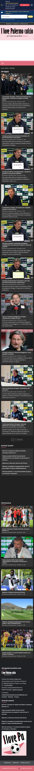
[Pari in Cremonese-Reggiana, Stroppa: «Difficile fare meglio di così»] (17, 304)
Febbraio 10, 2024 (22, 320)
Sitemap (10, 697)
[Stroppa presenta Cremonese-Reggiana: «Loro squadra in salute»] (17, 339)
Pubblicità (16, 24)
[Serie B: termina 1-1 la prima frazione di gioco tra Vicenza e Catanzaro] (17, 640)
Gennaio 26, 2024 (22, 427)
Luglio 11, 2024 (21, 211)
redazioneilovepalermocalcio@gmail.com (14, 695)
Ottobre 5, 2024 (21, 175)
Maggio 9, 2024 (21, 248)
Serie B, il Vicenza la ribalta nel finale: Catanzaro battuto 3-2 (14, 452)
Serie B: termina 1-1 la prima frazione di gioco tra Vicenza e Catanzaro (16, 472)
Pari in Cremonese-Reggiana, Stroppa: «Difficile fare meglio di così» (14, 317)
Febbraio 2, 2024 (22, 391)
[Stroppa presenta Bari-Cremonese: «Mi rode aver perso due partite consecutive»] (17, 268)
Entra (30, 16)
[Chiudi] (4, 5)
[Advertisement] (17, 50)
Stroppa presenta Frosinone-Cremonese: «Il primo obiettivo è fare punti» (15, 136)
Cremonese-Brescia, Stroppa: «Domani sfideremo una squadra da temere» (14, 425)
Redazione (9, 24)
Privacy (16, 697)
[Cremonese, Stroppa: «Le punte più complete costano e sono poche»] (17, 195)
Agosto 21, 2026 (21, 532)
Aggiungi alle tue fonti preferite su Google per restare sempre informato (13, 5)
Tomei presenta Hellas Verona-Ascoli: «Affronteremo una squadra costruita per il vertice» (15, 458)
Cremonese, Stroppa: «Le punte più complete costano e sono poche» (16, 208)
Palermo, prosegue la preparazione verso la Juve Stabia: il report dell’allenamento (15, 467)
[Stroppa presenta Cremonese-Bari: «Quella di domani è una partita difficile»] (17, 159)
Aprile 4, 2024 (21, 284)
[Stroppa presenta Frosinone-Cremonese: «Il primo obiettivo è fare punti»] (17, 123)
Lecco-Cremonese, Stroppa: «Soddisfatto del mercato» (16, 389)
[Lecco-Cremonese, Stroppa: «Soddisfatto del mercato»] (17, 375)
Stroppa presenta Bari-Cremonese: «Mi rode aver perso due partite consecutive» (16, 281)
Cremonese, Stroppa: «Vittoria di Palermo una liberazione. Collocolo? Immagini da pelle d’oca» (16, 98)
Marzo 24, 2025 (21, 101)
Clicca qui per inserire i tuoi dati (8, 19)
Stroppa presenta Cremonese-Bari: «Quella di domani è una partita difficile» (16, 172)
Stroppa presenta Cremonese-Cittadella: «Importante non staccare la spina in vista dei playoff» (16, 245)
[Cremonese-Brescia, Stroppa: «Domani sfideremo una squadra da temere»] (17, 411)
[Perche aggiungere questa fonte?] (31, 5)
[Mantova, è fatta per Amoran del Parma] (17, 579)
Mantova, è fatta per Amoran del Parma (14, 463)
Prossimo (19, 439)
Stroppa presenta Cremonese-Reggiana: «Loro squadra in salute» (16, 353)
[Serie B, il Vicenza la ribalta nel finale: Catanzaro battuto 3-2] (17, 516)
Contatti (4, 697)
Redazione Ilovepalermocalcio (10, 101)
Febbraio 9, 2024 (22, 356)
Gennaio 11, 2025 (22, 139)
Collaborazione (24, 24)
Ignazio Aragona (17, 690)
